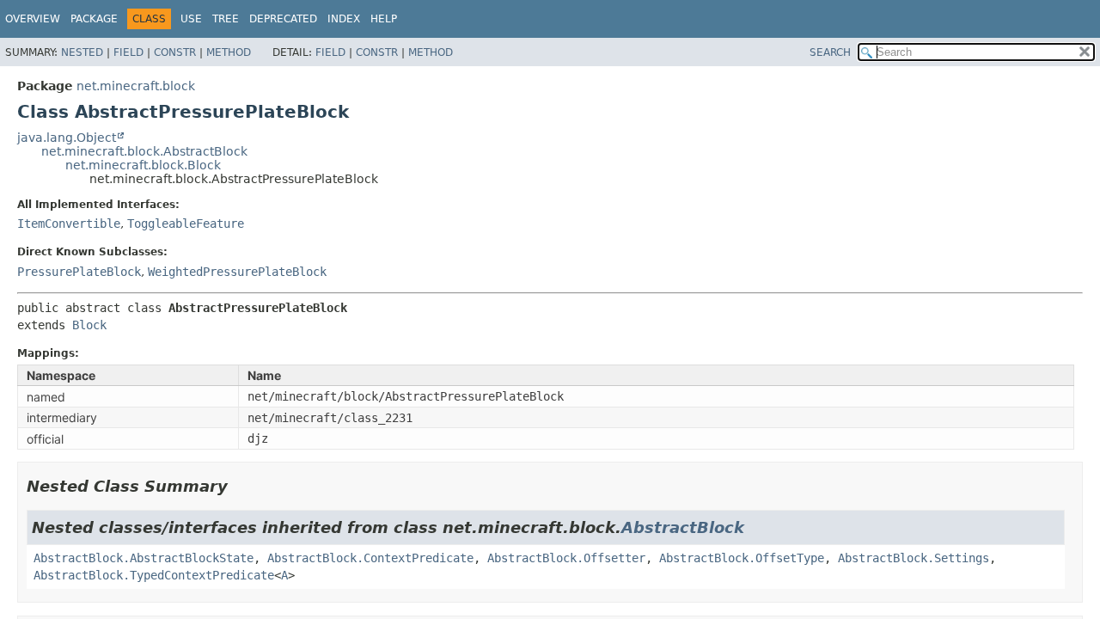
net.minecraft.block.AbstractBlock (144, 151)
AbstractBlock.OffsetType (741, 558)
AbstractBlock (682, 527)
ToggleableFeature (185, 223)
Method (228, 52)
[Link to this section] (240, 486)
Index (343, 19)
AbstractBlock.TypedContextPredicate (154, 575)
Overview (32, 19)
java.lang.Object (66, 137)
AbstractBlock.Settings (913, 558)
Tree (225, 19)
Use (191, 19)
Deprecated (283, 19)
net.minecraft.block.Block (143, 165)
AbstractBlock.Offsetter (566, 558)
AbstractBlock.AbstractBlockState (144, 558)
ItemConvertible (68, 223)
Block (89, 325)
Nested (82, 52)
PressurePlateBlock (79, 272)
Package (94, 19)
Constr (175, 52)
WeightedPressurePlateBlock (237, 272)
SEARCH (830, 52)
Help (383, 19)
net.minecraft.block (135, 86)
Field (128, 52)
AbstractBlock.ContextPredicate (370, 558)
